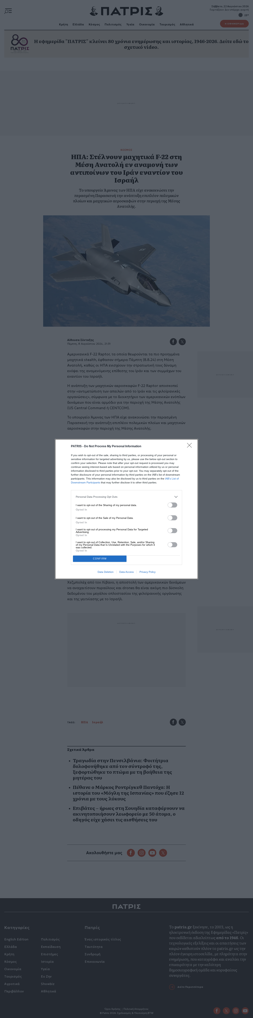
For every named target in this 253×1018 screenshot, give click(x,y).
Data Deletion (106, 571)
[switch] (172, 505)
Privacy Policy (147, 571)
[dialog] (126, 509)
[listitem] (126, 497)
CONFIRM (100, 558)
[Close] (190, 446)
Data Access (126, 571)
